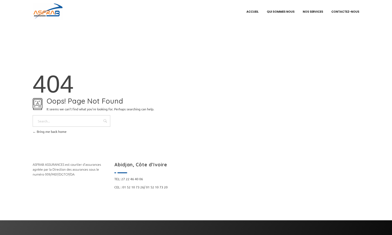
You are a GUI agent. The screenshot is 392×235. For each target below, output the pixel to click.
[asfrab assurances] (48, 11)
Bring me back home (51, 131)
